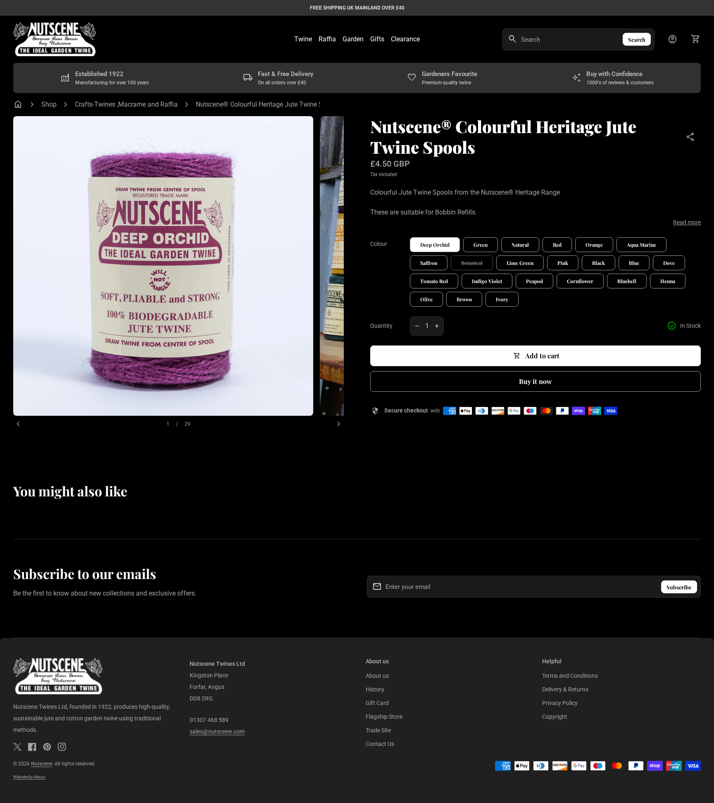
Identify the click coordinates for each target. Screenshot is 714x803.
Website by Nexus (29, 776)
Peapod (534, 281)
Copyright (554, 716)
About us (377, 675)
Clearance (405, 39)
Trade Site (378, 730)
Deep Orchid (435, 244)
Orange (594, 244)
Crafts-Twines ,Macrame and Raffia (126, 104)
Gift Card (377, 703)
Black (598, 263)
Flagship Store (384, 716)
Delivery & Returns (565, 689)
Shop (49, 104)
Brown (464, 299)
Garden (353, 39)
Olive (426, 299)
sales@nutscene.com (217, 731)
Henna (667, 281)
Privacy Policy (560, 703)
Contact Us (380, 744)
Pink (562, 263)
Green (481, 244)
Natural (520, 244)
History (375, 689)
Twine (303, 39)
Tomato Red (434, 281)
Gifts (377, 39)
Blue (634, 263)
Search (636, 39)
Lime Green (520, 263)
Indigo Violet (487, 281)
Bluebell (626, 281)
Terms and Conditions (570, 675)
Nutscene (41, 764)
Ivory (502, 299)
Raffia (327, 39)
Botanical (472, 263)
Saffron (428, 263)
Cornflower (580, 281)
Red (557, 244)
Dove (669, 263)
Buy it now (535, 381)
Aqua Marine (641, 244)
